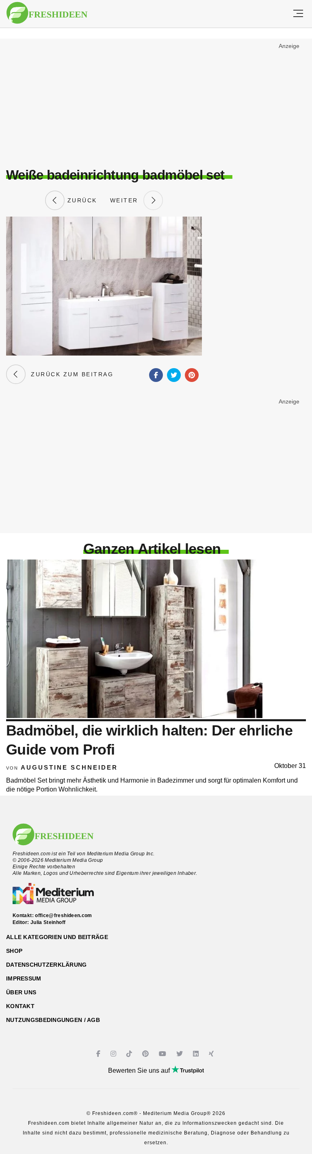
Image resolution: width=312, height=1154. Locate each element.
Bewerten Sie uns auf (139, 1070)
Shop (14, 951)
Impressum (23, 978)
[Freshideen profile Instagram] (114, 1053)
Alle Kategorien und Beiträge (57, 937)
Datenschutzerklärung (46, 964)
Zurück (81, 200)
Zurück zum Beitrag (69, 374)
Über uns (21, 992)
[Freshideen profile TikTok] (130, 1053)
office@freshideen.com (63, 915)
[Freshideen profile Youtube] (163, 1053)
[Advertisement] (156, 100)
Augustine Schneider (69, 767)
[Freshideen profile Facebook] (99, 1053)
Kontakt (20, 1006)
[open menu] (298, 14)
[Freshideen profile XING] (212, 1053)
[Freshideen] (47, 13)
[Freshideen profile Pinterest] (146, 1053)
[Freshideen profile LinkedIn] (197, 1053)
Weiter (126, 200)
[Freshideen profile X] (180, 1053)
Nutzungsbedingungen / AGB (53, 1020)
